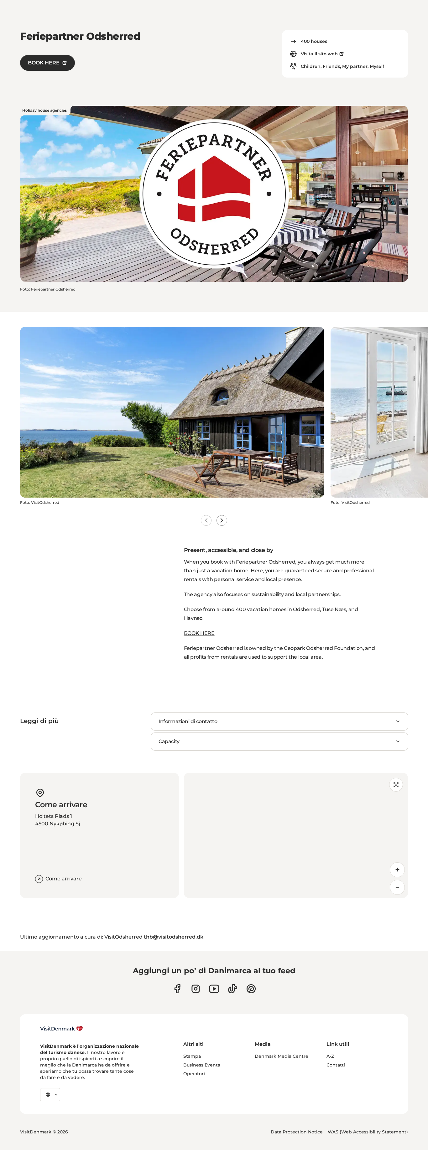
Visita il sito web (319, 54)
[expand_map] (396, 785)
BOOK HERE (44, 63)
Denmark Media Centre (281, 1056)
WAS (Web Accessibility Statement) (368, 1132)
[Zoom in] (397, 869)
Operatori (194, 1074)
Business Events (201, 1065)
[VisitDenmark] (61, 1029)
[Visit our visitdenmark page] (214, 988)
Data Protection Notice (297, 1132)
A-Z (330, 1056)
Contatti (335, 1065)
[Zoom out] (397, 887)
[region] (296, 835)
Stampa (192, 1056)
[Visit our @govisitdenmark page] (232, 988)
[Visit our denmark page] (177, 988)
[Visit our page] (195, 988)
